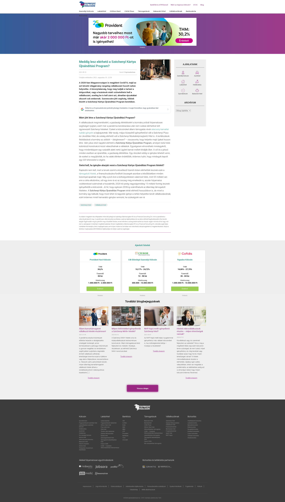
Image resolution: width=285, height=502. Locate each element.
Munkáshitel (148, 423)
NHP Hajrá (169, 435)
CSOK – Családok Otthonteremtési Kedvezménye (110, 446)
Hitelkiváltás (197, 84)
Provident (125, 433)
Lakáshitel (183, 84)
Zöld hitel (103, 429)
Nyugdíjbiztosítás (193, 429)
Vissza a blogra (142, 388)
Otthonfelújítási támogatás (152, 429)
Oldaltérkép (134, 490)
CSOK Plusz (147, 425)
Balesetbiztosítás (193, 425)
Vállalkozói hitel (100, 205)
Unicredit (125, 440)
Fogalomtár (189, 486)
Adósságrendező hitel (107, 438)
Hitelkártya (82, 433)
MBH (123, 429)
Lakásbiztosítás (192, 423)
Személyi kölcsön (183, 76)
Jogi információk (101, 486)
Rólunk (199, 486)
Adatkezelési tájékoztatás (134, 486)
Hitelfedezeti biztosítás (194, 421)
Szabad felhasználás (107, 433)
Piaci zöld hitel (105, 427)
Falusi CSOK (104, 444)
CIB (123, 421)
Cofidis (124, 423)
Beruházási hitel (170, 429)
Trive (123, 438)
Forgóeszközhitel (171, 431)
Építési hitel (104, 435)
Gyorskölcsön (183, 93)
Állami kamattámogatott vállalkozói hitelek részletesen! (92, 330)
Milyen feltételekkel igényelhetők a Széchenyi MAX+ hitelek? (126, 330)
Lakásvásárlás (105, 421)
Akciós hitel (82, 437)
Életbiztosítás (192, 427)
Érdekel (100, 289)
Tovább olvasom (94, 378)
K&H (123, 427)
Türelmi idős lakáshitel (107, 431)
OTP (123, 431)
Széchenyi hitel (86, 205)
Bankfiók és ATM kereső (159, 5)
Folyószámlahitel (171, 427)
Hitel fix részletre (84, 444)
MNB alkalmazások (148, 490)
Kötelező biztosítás (193, 431)
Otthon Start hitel (106, 425)
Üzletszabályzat (116, 486)
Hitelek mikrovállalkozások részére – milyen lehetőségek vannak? (190, 331)
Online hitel (82, 446)
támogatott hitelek (87, 173)
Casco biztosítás (193, 433)
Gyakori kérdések (175, 486)
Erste (123, 425)
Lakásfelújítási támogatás (152, 435)
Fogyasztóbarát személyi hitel (88, 423)
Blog (202, 5)
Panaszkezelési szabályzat (156, 486)
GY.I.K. (195, 5)
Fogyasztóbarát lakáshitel (108, 423)
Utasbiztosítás (192, 438)
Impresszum (87, 486)
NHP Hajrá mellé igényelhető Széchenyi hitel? (157, 330)
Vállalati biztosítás (193, 435)
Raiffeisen (125, 435)
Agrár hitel (169, 433)
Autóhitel (197, 76)
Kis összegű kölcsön (85, 435)
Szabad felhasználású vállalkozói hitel (172, 423)
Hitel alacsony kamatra (86, 439)
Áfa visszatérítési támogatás (152, 443)
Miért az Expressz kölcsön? (181, 5)
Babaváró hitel (197, 93)
